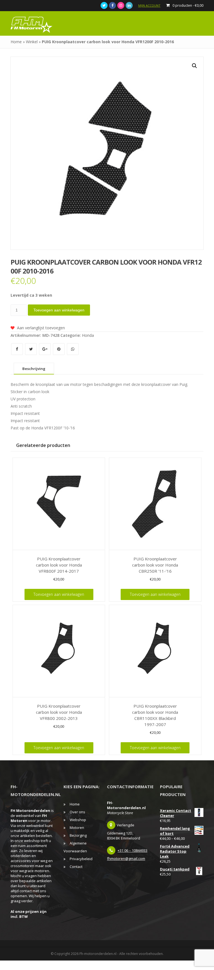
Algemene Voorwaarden (75, 847)
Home (16, 41)
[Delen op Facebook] (18, 349)
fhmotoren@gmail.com (126, 858)
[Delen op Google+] (45, 349)
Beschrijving (33, 368)
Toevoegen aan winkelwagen (58, 310)
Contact (76, 866)
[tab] (34, 368)
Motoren (77, 827)
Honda (88, 335)
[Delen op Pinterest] (59, 349)
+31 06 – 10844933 (132, 850)
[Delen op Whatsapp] (72, 349)
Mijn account (149, 5)
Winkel (32, 41)
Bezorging (78, 835)
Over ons (77, 811)
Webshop (78, 819)
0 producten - (187, 5)
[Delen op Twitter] (31, 349)
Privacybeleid (81, 858)
